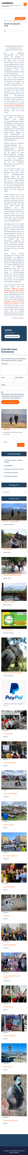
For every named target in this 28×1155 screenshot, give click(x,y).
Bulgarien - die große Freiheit (11, 521)
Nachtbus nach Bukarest (9, 944)
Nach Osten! (6, 915)
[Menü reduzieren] (25, 4)
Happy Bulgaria (7, 1066)
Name (3, 377)
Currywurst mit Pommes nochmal (14, 469)
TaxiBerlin (8, 330)
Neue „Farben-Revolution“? (10, 855)
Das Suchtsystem (7, 629)
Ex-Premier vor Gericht (9, 762)
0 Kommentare (19, 21)
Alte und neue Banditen (9, 1035)
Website (3, 385)
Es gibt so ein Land (8, 1006)
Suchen (5, 442)
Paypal (6, 705)
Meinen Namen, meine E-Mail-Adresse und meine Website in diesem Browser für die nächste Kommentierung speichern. (13, 396)
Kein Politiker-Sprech (9, 886)
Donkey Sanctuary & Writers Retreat (12, 672)
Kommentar (5, 363)
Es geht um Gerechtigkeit (10, 793)
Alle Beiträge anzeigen (12, 336)
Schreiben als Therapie (9, 602)
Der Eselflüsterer (7, 549)
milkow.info (6, 429)
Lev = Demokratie (8, 733)
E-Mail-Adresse (19, 377)
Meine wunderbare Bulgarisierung (12, 575)
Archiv (2, 488)
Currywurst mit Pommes (11, 472)
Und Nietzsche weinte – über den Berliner (13, 461)
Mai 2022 (21, 18)
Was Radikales (9, 465)
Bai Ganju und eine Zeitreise (10, 1120)
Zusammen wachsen (8, 824)
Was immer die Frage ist (11, 476)
